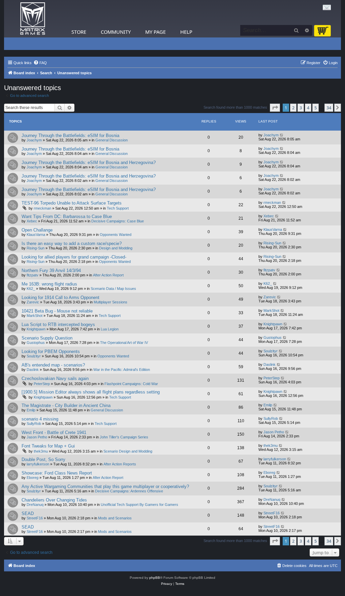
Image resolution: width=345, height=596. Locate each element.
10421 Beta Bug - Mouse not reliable (57, 311)
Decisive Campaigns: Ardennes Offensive (129, 491)
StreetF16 (35, 518)
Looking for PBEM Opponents (51, 351)
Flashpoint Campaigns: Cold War (131, 384)
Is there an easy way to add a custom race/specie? (72, 243)
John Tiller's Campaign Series (124, 437)
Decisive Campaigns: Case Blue (117, 221)
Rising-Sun (35, 248)
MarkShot (34, 316)
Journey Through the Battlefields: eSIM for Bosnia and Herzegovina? (89, 162)
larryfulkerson (38, 464)
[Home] (32, 18)
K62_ (31, 289)
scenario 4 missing (40, 419)
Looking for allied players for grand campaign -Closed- (74, 257)
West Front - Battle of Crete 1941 (54, 432)
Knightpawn (36, 329)
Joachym (34, 140)
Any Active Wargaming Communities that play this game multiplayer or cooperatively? (105, 486)
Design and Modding (115, 248)
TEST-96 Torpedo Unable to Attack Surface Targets (72, 203)
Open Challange (37, 230)
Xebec (32, 221)
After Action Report (108, 275)
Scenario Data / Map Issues (113, 289)
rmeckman (42, 208)
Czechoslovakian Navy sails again (55, 378)
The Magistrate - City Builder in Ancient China (66, 405)
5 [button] (315, 108)
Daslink (33, 370)
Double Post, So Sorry (43, 459)
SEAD (28, 513)
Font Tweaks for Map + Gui (48, 446)
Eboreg (32, 478)
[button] (275, 108)
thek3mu (41, 451)
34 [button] (328, 108)
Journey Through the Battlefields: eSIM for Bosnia (70, 135)
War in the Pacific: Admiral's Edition (121, 370)
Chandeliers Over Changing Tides (54, 500)
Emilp (31, 410)
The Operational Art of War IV (124, 343)
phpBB (154, 577)
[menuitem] (40, 63)
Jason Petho (37, 437)
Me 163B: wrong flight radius (49, 284)
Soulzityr (34, 356)
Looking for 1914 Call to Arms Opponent (60, 297)
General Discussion (111, 140)
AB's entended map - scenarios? (53, 365)
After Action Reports (119, 464)
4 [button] (308, 108)
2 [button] (293, 108)
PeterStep (42, 384)
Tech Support (118, 208)
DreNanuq (35, 505)
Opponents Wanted (115, 235)
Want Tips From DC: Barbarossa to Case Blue (67, 216)
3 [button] (301, 108)
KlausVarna (36, 235)
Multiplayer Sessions (110, 302)
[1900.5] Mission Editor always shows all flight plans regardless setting (91, 392)
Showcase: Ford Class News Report (57, 473)
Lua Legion (110, 329)
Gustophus (36, 343)
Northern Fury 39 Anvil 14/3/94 (51, 270)
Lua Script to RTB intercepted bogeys (58, 324)
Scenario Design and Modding (127, 451)
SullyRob (34, 424)
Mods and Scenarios (115, 518)
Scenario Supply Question (47, 338)
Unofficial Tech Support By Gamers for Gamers (139, 505)
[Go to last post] (282, 135)
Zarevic (33, 302)
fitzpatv (32, 275)
